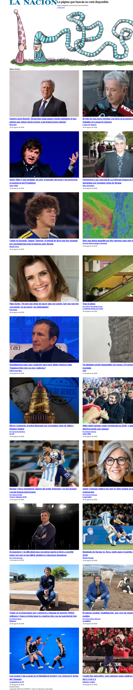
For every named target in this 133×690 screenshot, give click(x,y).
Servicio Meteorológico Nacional (95, 243)
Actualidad (87, 621)
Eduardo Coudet (89, 682)
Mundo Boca (14, 247)
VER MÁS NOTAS (14, 687)
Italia (84, 371)
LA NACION (61, 8)
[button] (44, 93)
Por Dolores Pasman (90, 495)
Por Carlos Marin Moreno (92, 619)
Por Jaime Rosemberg (17, 432)
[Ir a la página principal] (33, 4)
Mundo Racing (88, 558)
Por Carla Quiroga (16, 558)
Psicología (13, 310)
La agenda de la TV (17, 682)
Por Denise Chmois (89, 432)
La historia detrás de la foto (93, 309)
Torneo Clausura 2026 (18, 497)
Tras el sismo (89, 304)
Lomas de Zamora (89, 125)
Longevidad (87, 497)
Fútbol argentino (16, 371)
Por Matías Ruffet (16, 495)
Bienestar (13, 125)
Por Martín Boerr (16, 619)
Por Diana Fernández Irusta (93, 307)
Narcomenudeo (88, 186)
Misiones (13, 621)
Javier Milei (14, 186)
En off (12, 434)
